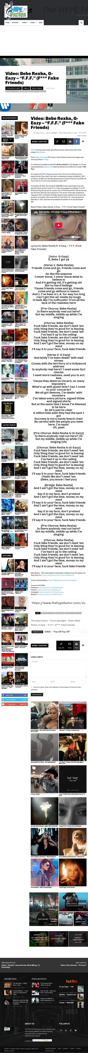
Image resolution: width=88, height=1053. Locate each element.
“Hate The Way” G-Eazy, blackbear (21, 289)
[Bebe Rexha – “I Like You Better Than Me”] (8, 185)
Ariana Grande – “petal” (20, 548)
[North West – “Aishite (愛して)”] (8, 522)
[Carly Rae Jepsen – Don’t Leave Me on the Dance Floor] (8, 486)
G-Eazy (43, 91)
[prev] (81, 632)
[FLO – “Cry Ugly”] (21, 452)
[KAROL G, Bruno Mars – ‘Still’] (8, 505)
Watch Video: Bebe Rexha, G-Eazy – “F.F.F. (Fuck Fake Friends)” (58, 207)
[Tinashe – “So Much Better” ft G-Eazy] (21, 335)
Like (25, 695)
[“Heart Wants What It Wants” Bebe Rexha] (8, 242)
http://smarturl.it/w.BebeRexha (50, 594)
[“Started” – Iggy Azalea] (21, 602)
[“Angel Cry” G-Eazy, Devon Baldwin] (21, 262)
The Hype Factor (39, 133)
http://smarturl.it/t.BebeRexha (49, 590)
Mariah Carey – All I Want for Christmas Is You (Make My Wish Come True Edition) (8, 649)
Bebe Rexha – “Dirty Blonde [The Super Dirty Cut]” (8, 215)
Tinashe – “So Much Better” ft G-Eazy (21, 343)
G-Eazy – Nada (6, 232)
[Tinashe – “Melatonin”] (21, 435)
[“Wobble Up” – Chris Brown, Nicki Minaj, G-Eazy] (21, 297)
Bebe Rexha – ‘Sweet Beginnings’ (21, 379)
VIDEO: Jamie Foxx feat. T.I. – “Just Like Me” (7, 687)
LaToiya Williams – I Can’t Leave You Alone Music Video (20, 992)
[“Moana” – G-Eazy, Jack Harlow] (8, 335)
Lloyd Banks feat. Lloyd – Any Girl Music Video (20, 629)
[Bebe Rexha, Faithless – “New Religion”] (21, 167)
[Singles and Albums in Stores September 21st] (35, 1000)
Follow (23, 699)
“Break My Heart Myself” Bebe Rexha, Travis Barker (20, 252)
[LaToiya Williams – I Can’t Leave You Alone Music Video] (8, 992)
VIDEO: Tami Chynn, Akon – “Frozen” (21, 647)
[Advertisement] (44, 41)
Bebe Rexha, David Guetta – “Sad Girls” (21, 137)
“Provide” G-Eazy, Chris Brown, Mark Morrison (8, 307)
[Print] (70, 141)
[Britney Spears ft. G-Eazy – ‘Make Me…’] (21, 388)
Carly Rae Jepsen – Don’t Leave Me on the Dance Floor (8, 496)
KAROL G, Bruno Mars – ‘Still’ (6, 513)
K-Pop (4, 457)
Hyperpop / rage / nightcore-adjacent (7, 140)
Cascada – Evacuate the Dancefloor (19, 575)
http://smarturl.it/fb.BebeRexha (51, 588)
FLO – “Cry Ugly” (20, 460)
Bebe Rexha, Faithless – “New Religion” (20, 176)
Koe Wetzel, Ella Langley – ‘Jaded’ (20, 477)
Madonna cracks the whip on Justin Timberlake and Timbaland (20, 1002)
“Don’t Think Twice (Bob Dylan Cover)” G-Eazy (8, 271)
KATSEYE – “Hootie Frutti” (67, 994)
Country (18, 474)
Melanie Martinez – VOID (8, 611)
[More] (83, 141)
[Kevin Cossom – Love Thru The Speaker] (21, 659)
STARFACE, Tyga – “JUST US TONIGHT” (20, 496)
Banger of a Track (12, 91)
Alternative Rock (39, 935)
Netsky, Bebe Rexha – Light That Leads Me (21, 215)
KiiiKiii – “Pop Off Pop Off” (7, 136)
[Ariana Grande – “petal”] (21, 539)
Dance (18, 440)
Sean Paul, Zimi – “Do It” (20, 513)
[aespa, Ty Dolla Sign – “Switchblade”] (66, 919)
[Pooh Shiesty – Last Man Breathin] (21, 522)
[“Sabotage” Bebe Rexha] (8, 280)
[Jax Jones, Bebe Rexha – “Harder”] (8, 352)
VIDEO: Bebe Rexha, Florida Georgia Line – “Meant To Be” (8, 397)
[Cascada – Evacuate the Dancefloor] (21, 565)
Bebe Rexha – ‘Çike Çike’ (21, 194)
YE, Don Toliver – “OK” (7, 443)
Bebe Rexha (24, 91)
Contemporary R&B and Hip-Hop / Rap (76, 906)
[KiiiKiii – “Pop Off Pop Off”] (8, 128)
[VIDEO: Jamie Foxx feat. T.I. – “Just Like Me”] (8, 678)
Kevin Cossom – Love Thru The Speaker (20, 669)
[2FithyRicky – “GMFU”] (58, 939)
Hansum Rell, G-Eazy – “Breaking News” (21, 158)
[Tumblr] (66, 1030)
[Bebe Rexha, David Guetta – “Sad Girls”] (21, 128)
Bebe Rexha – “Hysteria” (6, 158)
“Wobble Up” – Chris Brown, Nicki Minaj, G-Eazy (21, 307)
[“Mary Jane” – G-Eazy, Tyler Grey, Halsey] (21, 316)
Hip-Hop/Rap (6, 440)
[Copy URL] (57, 141)
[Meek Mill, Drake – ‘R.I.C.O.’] (8, 659)
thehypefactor (57, 97)
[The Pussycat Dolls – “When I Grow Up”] (35, 985)
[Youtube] (75, 1030)
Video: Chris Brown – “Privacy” (73, 965)
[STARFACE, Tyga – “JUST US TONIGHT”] (21, 486)
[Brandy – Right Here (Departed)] (8, 565)
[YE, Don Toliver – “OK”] (8, 435)
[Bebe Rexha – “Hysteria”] (8, 149)
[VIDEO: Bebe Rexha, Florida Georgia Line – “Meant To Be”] (8, 388)
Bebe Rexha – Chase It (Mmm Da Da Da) (21, 233)
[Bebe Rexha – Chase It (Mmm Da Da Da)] (21, 225)
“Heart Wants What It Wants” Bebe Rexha (8, 251)
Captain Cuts (34, 91)
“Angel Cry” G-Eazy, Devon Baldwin (21, 270)
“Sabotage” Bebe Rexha (67, 887)
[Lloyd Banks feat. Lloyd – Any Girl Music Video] (21, 619)
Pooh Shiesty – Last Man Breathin (21, 531)
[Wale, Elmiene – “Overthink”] (8, 539)
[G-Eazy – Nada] (8, 225)
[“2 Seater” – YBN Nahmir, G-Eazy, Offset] (8, 316)
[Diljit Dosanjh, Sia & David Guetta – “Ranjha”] (8, 167)
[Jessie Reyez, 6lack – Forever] (21, 678)
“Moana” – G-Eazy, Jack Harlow (8, 343)
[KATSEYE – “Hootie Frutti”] (81, 997)
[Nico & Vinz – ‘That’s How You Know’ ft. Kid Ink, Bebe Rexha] (8, 407)
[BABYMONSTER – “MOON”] (81, 919)
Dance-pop (6, 198)
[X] (71, 1030)
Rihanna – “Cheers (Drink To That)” (8, 628)
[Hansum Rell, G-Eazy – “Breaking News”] (21, 149)
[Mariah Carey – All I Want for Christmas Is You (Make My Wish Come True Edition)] (8, 638)
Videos (26, 88)
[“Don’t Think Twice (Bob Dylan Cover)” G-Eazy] (8, 262)
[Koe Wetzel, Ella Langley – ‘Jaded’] (21, 469)
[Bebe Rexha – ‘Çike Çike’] (21, 185)
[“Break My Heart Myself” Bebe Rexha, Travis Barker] (21, 242)
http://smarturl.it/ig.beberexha (51, 592)
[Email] (64, 141)
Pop (17, 492)
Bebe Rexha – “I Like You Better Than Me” (7, 194)
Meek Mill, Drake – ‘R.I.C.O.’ (8, 668)
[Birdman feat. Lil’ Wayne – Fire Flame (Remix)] (8, 584)
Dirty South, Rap (7, 589)
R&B (17, 457)
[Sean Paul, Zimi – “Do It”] (21, 505)
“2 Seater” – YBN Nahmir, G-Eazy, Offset (7, 325)
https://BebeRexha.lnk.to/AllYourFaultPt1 (58, 575)
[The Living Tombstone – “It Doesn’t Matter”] (39, 939)
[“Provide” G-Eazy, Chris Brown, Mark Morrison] (8, 297)
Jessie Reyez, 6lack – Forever (21, 686)
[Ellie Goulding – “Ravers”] (8, 469)
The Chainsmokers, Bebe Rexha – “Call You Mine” (21, 361)
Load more (70, 1011)
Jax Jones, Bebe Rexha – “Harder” (7, 360)
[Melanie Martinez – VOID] (8, 602)
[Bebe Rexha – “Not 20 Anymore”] (8, 370)
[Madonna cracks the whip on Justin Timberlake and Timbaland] (8, 1002)
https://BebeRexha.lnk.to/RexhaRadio (62, 580)
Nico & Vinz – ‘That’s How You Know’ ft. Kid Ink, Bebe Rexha (8, 417)
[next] (84, 632)
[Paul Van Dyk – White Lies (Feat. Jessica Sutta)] (35, 992)
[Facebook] (76, 141)
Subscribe (23, 704)
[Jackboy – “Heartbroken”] (78, 939)
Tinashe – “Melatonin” (19, 443)
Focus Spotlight (13, 88)
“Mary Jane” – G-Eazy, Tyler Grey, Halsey (20, 325)
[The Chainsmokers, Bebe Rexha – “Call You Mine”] (21, 352)
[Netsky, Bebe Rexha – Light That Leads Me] (21, 206)
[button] (81, 22)
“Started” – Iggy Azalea (20, 611)
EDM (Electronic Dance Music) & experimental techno (67, 1005)
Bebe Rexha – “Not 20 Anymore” (7, 379)
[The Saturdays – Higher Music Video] (8, 985)
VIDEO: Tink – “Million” (19, 592)
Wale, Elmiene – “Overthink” (6, 548)
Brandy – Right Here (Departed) (8, 574)
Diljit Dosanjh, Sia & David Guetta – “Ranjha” (8, 176)
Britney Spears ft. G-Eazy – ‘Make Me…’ (21, 397)
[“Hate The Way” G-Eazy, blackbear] (21, 280)
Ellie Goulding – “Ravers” (6, 477)
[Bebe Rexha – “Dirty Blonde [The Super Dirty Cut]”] (8, 206)
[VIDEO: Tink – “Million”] (21, 584)
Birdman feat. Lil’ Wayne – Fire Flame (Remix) (8, 593)
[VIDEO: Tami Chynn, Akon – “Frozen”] (21, 638)
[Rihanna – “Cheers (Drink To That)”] (8, 619)
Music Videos (37, 88)
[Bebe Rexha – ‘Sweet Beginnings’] (21, 370)
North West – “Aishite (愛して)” (7, 531)
